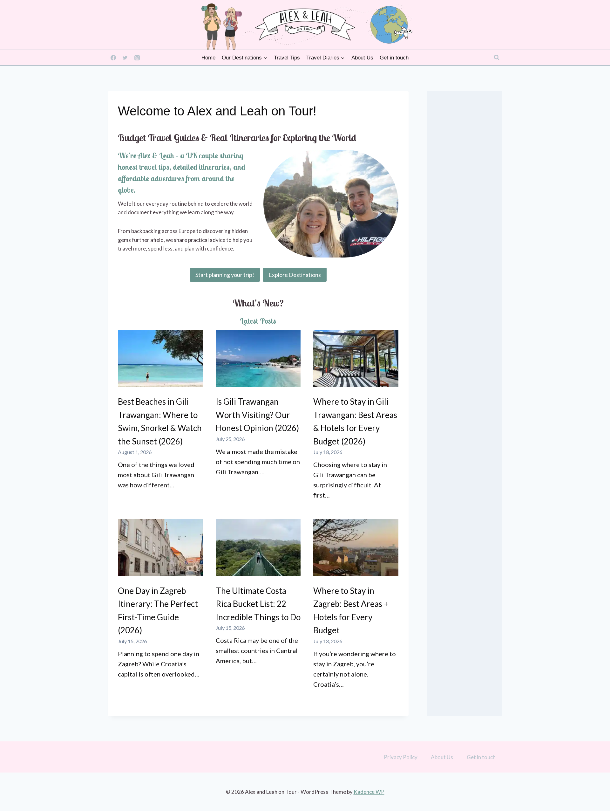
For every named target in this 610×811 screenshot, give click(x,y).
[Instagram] (137, 57)
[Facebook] (113, 57)
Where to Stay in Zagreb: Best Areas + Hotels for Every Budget (350, 611)
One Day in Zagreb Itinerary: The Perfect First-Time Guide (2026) (158, 611)
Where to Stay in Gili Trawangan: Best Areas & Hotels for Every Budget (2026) (355, 421)
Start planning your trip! (224, 274)
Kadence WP (369, 791)
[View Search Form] (496, 57)
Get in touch (394, 58)
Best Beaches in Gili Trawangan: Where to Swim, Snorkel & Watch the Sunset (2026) (160, 421)
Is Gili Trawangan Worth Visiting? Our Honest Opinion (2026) (257, 414)
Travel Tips (287, 58)
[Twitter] (125, 57)
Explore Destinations (294, 274)
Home (208, 58)
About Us (362, 58)
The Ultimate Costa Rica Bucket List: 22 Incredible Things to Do (258, 604)
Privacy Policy (400, 757)
